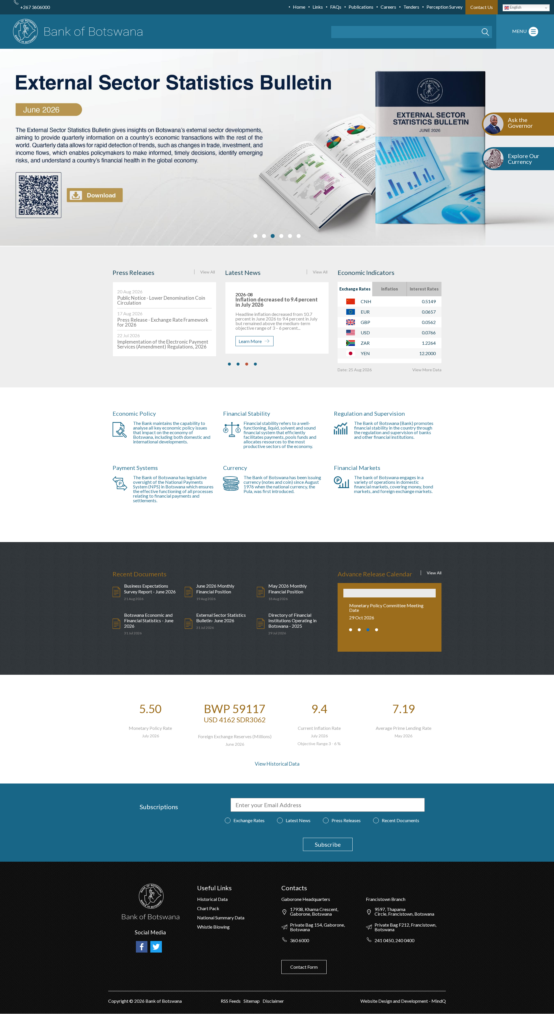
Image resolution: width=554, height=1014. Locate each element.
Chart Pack (208, 908)
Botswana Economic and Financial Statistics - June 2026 (148, 620)
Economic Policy (134, 413)
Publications (361, 7)
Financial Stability (246, 413)
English (515, 7)
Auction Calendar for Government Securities (382, 608)
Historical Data (212, 899)
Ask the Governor (520, 122)
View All (207, 271)
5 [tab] (290, 236)
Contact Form (304, 967)
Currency (235, 467)
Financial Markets (357, 467)
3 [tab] (273, 236)
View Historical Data (277, 764)
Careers (388, 7)
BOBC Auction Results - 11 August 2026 (267, 302)
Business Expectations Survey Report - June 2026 (150, 588)
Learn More (250, 341)
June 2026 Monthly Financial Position (215, 588)
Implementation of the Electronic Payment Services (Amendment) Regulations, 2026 (162, 344)
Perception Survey (444, 7)
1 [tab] (255, 236)
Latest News (298, 820)
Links (317, 7)
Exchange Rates (354, 288)
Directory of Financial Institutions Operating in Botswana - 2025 (292, 620)
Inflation (389, 288)
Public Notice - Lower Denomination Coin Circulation (161, 300)
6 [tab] (299, 236)
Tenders (411, 7)
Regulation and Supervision (369, 413)
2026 (139, 1001)
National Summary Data (220, 917)
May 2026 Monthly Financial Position (287, 588)
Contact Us (481, 7)
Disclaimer (273, 1001)
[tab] (355, 289)
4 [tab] (281, 236)
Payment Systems (135, 467)
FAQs (335, 7)
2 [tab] (264, 236)
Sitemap (252, 1001)
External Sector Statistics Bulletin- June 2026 (221, 617)
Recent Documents (400, 820)
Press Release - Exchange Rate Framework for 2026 (162, 322)
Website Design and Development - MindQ (403, 1001)
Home (299, 7)
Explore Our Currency (523, 158)
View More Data (426, 369)
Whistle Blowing (213, 926)
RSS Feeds (231, 1001)
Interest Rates (424, 288)
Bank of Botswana (163, 1001)
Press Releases (346, 820)
